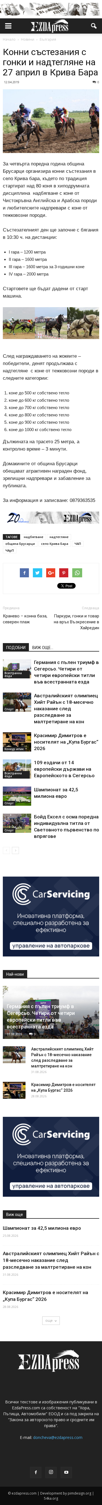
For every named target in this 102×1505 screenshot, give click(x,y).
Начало (9, 39)
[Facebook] (35, 1472)
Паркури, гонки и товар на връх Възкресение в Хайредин (76, 621)
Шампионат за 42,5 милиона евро (42, 1228)
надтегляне (59, 537)
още (49, 1320)
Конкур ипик (14, 749)
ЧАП (78, 543)
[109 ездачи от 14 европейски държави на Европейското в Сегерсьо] (17, 769)
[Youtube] (66, 1472)
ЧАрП (9, 550)
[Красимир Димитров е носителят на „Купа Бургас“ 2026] (17, 742)
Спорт (9, 709)
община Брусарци (20, 543)
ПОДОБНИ (16, 647)
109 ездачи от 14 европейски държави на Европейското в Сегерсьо (64, 769)
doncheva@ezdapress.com (57, 1437)
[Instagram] (51, 1472)
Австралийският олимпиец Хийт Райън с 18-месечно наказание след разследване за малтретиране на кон (66, 708)
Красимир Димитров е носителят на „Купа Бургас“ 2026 (66, 742)
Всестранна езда (13, 674)
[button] (94, 26)
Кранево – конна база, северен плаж (25, 618)
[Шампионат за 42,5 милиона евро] (17, 796)
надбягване (33, 537)
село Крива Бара (54, 543)
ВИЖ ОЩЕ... (42, 647)
